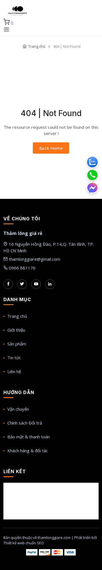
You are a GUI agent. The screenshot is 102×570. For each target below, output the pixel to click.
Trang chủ (36, 46)
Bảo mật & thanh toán (28, 437)
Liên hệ (14, 371)
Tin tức (14, 357)
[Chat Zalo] (92, 162)
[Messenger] (92, 188)
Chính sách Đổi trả (24, 423)
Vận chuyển (18, 409)
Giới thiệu (16, 330)
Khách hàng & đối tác (27, 450)
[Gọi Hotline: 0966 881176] (92, 175)
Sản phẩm (16, 344)
